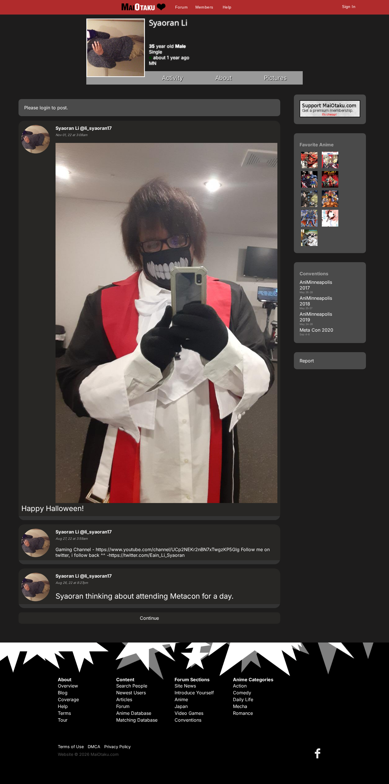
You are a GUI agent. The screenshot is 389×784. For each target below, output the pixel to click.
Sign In (348, 6)
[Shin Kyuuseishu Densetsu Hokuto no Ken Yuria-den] (309, 205)
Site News (185, 686)
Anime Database (133, 713)
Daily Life (243, 699)
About (223, 77)
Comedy (242, 692)
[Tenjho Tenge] (309, 186)
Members (204, 7)
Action (240, 686)
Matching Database (136, 720)
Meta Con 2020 (316, 330)
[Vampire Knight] (330, 166)
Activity (172, 77)
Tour (62, 720)
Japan (181, 706)
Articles (124, 699)
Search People (131, 686)
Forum (181, 7)
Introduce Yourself (194, 692)
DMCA (94, 746)
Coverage (68, 699)
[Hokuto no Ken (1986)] (309, 225)
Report (307, 361)
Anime (181, 699)
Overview (68, 686)
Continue (149, 618)
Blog (62, 692)
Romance (243, 713)
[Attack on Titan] (309, 166)
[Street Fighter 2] (330, 186)
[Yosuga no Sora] (309, 244)
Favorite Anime (317, 144)
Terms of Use (71, 746)
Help (227, 7)
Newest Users (131, 692)
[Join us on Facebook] (318, 753)
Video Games (189, 713)
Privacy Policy (117, 746)
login (45, 107)
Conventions (188, 720)
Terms (64, 713)
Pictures (275, 77)
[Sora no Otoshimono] (330, 225)
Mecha (240, 706)
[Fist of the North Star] (330, 205)
